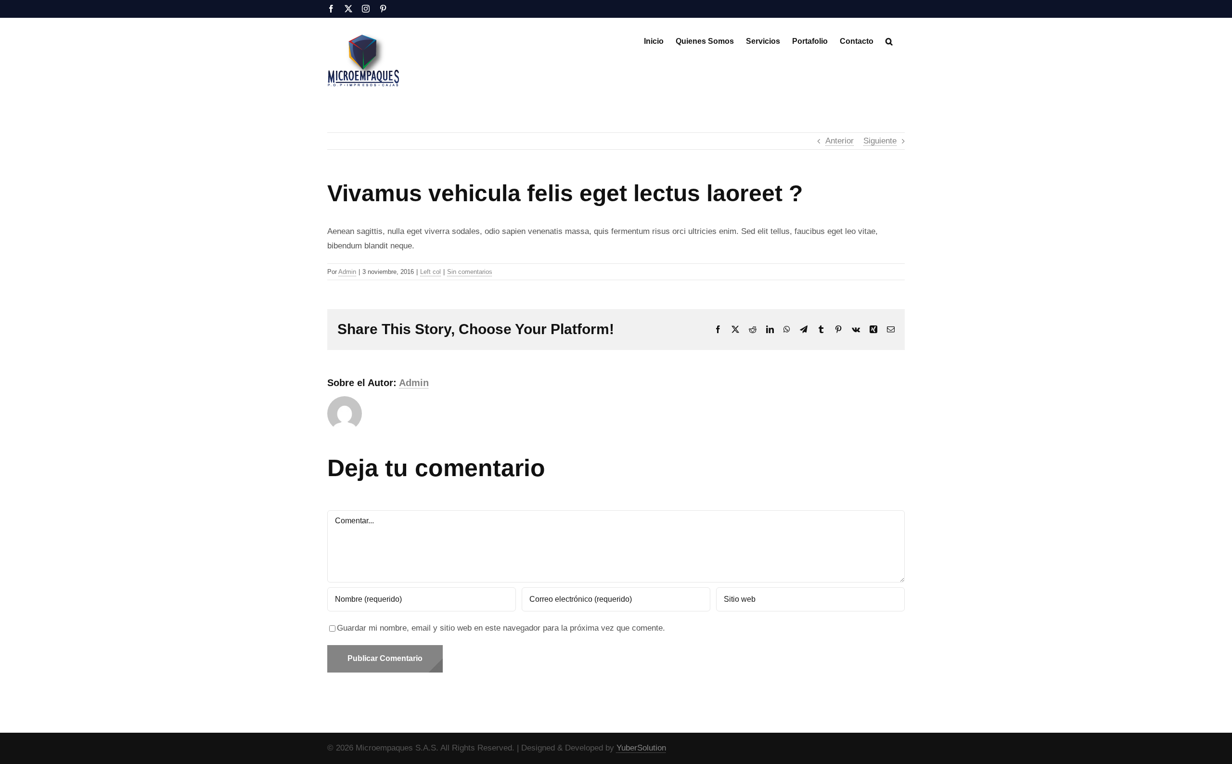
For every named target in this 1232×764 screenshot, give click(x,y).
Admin (347, 271)
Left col (430, 271)
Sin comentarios (469, 271)
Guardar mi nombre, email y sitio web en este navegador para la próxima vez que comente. (501, 628)
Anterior (839, 140)
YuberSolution (641, 747)
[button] (889, 40)
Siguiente (880, 140)
